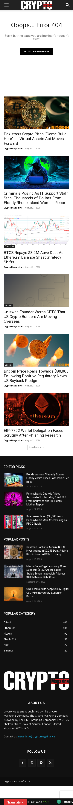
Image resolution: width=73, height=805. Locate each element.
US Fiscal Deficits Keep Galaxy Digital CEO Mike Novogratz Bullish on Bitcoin (47, 592)
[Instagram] (32, 762)
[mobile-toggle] (6, 5)
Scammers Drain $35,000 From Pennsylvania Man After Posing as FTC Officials (46, 520)
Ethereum (9, 246)
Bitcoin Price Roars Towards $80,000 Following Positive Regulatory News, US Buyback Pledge (36, 376)
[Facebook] (22, 762)
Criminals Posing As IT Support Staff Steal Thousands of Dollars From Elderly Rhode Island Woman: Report (36, 198)
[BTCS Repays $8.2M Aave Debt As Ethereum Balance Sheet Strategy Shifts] (36, 231)
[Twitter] (50, 762)
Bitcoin (8, 365)
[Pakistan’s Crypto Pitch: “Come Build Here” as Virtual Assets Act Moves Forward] (36, 112)
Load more (35, 447)
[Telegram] (41, 762)
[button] (68, 5)
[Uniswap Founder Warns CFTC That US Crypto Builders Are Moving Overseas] (36, 290)
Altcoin (8, 305)
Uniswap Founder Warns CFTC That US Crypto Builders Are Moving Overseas (34, 317)
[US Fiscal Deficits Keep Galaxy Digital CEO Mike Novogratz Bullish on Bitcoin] (13, 594)
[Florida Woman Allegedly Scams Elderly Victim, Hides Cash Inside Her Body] (13, 480)
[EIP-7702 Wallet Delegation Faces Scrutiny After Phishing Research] (36, 409)
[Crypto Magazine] (36, 680)
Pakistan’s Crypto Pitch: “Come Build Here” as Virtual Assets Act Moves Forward (35, 139)
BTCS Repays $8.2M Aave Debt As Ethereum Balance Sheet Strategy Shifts (33, 257)
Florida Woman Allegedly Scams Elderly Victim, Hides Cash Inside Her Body (47, 478)
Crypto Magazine (13, 148)
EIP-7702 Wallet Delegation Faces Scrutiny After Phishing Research (33, 433)
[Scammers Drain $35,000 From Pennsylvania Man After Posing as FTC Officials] (13, 522)
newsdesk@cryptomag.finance (36, 736)
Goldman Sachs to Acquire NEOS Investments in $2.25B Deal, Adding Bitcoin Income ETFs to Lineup (47, 551)
